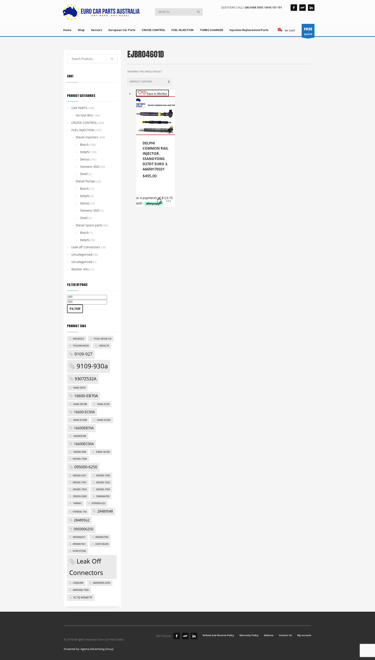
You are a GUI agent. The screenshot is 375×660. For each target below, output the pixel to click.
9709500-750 (80, 511)
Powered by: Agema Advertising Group (88, 649)
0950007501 (79, 544)
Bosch (84, 144)
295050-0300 (80, 496)
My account (304, 635)
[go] (198, 11)
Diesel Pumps (85, 181)
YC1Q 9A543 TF (82, 597)
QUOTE (308, 31)
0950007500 (101, 537)
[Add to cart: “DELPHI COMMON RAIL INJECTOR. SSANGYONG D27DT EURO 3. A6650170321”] (159, 201)
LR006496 (78, 582)
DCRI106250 (102, 544)
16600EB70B (79, 436)
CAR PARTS (79, 108)
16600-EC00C (104, 419)
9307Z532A (86, 379)
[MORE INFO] (168, 201)
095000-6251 (80, 475)
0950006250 (83, 529)
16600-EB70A (86, 395)
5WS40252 (78, 338)
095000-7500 (103, 475)
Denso (84, 159)
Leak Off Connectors (86, 567)
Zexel (84, 174)
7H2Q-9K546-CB (102, 338)
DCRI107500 (79, 550)
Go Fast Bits (84, 115)
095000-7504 (103, 489)
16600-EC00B (80, 419)
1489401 (77, 503)
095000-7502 (103, 482)
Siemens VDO (90, 167)
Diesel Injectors (87, 137)
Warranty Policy (248, 635)
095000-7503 (80, 489)
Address (268, 635)
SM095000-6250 (101, 582)
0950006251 (79, 537)
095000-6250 (85, 466)
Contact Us (285, 635)
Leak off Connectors (85, 247)
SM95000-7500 (81, 589)
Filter (75, 308)
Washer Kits (80, 269)
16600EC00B (79, 451)
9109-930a (92, 366)
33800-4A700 (103, 451)
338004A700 (102, 496)
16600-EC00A (84, 412)
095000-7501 (80, 482)
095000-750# (80, 458)
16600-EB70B (80, 404)
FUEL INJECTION (82, 130)
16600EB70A (84, 428)
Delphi (85, 152)
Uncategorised (81, 254)
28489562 (81, 520)
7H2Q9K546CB (81, 345)
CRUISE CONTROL (84, 123)
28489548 (105, 511)
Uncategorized (81, 262)
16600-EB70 (79, 387)
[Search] (112, 58)
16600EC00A (84, 443)
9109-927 (83, 354)
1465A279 (103, 345)
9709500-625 (98, 503)
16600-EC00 (103, 404)
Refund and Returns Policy (218, 635)
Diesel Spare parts (89, 225)
